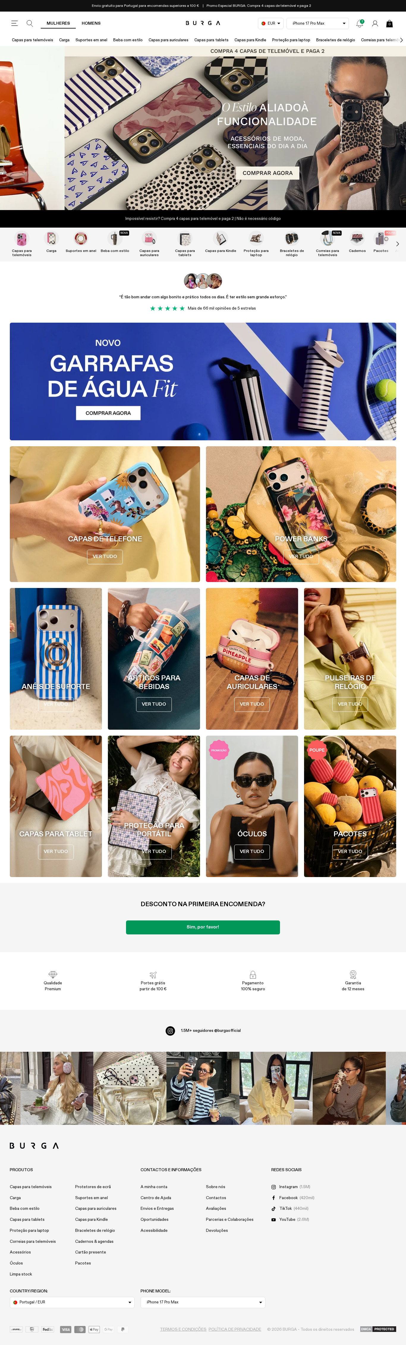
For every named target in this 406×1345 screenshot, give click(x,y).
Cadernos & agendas (94, 1242)
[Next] (395, 40)
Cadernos (357, 251)
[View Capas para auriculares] (149, 238)
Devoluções (217, 1231)
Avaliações (216, 1209)
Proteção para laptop (291, 40)
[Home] (203, 23)
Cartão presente (90, 1252)
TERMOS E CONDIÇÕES (183, 1329)
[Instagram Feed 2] (276, 1088)
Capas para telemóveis (32, 40)
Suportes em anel (91, 40)
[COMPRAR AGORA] (203, 128)
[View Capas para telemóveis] (21, 238)
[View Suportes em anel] (81, 238)
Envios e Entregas (157, 1209)
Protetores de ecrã (93, 1187)
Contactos (216, 1198)
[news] (359, 23)
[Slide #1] (213, 198)
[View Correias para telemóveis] (327, 238)
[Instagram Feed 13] (57, 1088)
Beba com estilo (128, 40)
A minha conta (154, 1187)
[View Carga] (51, 238)
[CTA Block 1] (203, 381)
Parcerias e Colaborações (230, 1220)
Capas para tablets (211, 40)
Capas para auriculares (168, 40)
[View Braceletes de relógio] (292, 238)
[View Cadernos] (357, 238)
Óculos (16, 1263)
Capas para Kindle (250, 40)
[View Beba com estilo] (115, 238)
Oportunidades (155, 1220)
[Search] (30, 23)
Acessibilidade (154, 1231)
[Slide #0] (193, 198)
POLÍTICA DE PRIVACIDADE (235, 1329)
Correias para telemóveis (327, 253)
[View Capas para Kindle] (220, 238)
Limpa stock (21, 1274)
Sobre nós (215, 1187)
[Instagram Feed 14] (129, 1088)
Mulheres (58, 23)
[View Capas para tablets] (185, 238)
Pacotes (83, 1263)
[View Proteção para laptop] (256, 238)
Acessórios (20, 1252)
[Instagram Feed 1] (203, 1088)
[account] (375, 23)
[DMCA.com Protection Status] (378, 1329)
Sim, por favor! (203, 927)
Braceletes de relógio (335, 40)
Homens (91, 23)
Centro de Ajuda (156, 1198)
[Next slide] (391, 244)
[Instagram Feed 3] (349, 1088)
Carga (64, 40)
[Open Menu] (14, 23)
